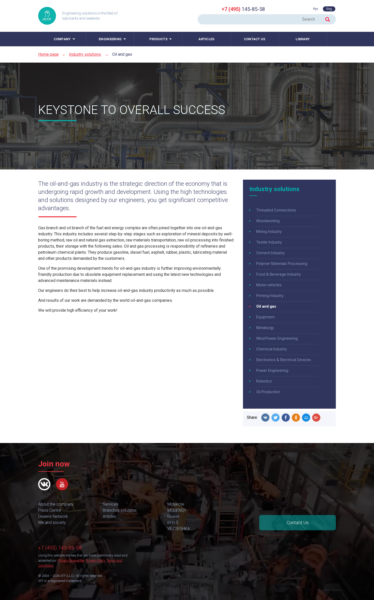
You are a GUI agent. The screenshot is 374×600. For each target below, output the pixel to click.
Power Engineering (272, 370)
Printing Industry (269, 295)
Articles (206, 39)
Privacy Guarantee (70, 560)
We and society (52, 522)
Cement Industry (270, 253)
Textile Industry (269, 242)
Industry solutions (85, 54)
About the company (56, 504)
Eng (329, 9)
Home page (48, 54)
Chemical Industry (271, 349)
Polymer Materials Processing (281, 263)
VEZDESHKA (178, 528)
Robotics (264, 381)
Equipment (265, 317)
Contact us (254, 39)
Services (110, 504)
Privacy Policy (95, 560)
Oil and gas (266, 306)
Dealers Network (53, 516)
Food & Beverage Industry (278, 274)
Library (303, 39)
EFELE (173, 522)
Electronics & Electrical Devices (283, 360)
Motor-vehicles (269, 285)
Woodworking (268, 221)
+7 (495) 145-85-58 (59, 548)
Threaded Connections (276, 210)
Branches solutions (120, 510)
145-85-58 (243, 9)
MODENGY (176, 510)
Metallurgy (265, 327)
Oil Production (268, 392)
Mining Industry (269, 231)
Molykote (175, 504)
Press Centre (49, 510)
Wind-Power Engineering (277, 338)
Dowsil (173, 516)
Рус (315, 9)
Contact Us (298, 522)
